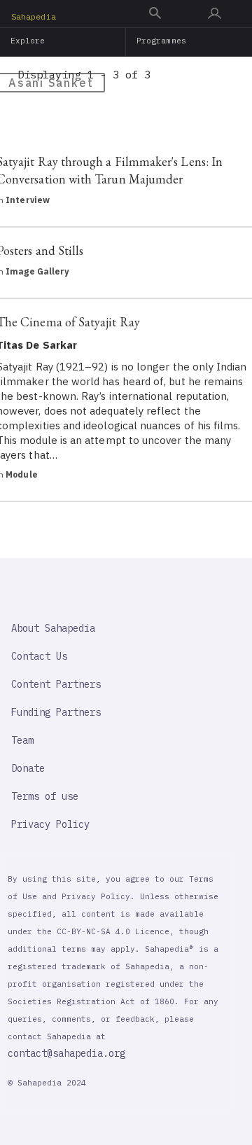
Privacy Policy (50, 824)
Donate (28, 768)
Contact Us (39, 656)
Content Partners (56, 684)
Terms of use (44, 796)
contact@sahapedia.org (66, 1053)
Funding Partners (56, 712)
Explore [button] (28, 41)
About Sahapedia (53, 628)
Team (22, 740)
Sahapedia (33, 16)
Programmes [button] (161, 41)
